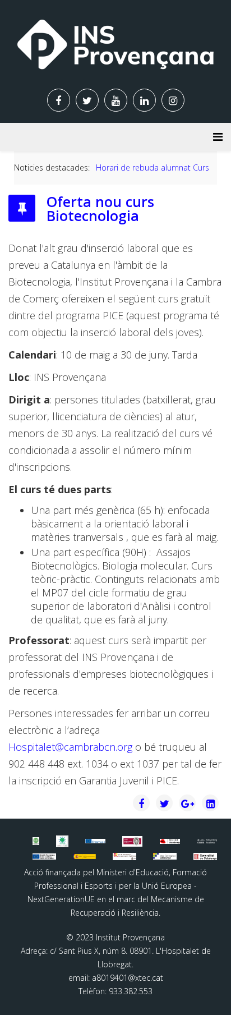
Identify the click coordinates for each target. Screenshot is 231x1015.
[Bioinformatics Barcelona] (36, 841)
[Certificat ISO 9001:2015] (132, 841)
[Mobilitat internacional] (95, 841)
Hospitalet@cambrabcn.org (70, 747)
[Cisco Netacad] (207, 841)
